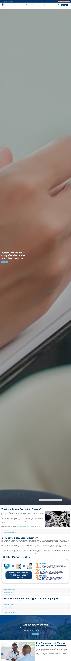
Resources (44, 6)
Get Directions (10, 1)
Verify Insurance (4, 1)
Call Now (64, 7)
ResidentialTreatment (27, 6)
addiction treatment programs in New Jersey (26, 526)
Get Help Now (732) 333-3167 (64, 1)
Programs (39, 6)
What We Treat (33, 6)
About (49, 6)
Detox (22, 6)
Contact (53, 6)
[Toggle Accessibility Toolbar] (2, 654)
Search (58, 6)
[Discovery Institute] (8, 4)
